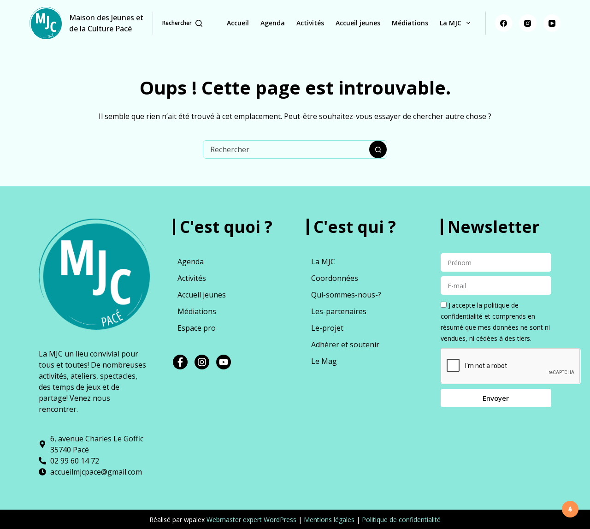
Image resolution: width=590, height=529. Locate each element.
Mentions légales (329, 519)
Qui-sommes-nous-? (346, 295)
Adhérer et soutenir (345, 344)
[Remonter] (570, 509)
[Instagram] (528, 23)
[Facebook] (504, 23)
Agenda (272, 22)
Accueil (238, 22)
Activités (310, 22)
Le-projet (327, 328)
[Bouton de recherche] (378, 149)
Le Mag (324, 361)
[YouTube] (552, 23)
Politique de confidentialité (401, 519)
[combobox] (286, 149)
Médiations (410, 22)
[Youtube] (223, 362)
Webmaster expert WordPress (251, 519)
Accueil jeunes (358, 22)
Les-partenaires (338, 311)
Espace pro (196, 328)
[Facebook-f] (180, 362)
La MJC (450, 22)
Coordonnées (334, 278)
